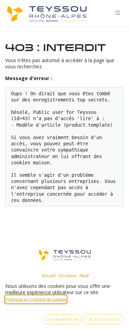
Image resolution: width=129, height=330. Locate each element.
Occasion (67, 276)
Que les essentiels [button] (62, 319)
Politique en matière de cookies (36, 299)
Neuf (84, 276)
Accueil (49, 276)
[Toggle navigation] (118, 13)
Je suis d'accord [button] (104, 319)
